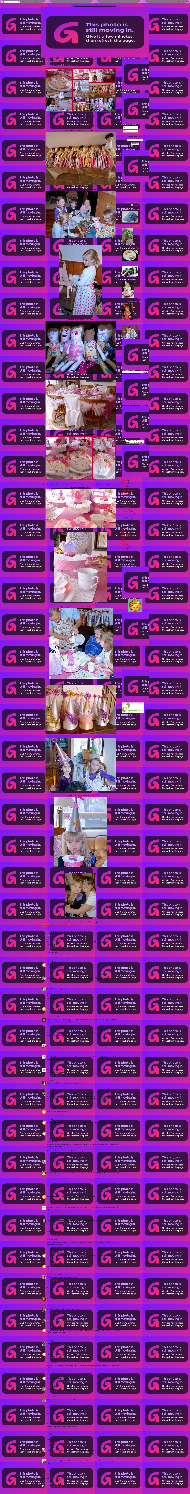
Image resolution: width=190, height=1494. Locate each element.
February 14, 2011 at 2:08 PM (58, 1442)
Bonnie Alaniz (51, 1067)
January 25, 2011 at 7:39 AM (57, 1280)
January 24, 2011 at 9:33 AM (57, 1062)
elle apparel (125, 657)
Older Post (116, 1474)
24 (118, 1228)
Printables (124, 536)
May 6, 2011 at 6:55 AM (56, 1466)
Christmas (124, 494)
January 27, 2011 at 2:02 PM (57, 1346)
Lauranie (49, 1091)
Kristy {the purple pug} (54, 1458)
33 (118, 1327)
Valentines (124, 561)
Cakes (123, 488)
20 (118, 1183)
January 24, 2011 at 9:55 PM (57, 1258)
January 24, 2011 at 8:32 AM (57, 981)
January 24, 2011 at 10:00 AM (58, 1103)
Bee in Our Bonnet (127, 650)
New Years (125, 523)
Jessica (49, 1170)
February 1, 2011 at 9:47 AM (57, 1392)
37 (118, 1375)
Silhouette (124, 544)
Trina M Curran (51, 1252)
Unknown (50, 1108)
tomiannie (50, 1159)
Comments (128, 131)
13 (118, 1091)
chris (48, 1080)
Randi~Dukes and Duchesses (55, 1204)
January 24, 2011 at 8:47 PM (57, 1234)
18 (118, 1159)
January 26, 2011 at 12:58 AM (58, 1322)
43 (118, 1447)
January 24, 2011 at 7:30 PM (57, 1223)
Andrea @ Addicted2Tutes (55, 1421)
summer (124, 550)
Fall (123, 503)
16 (118, 1130)
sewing (124, 542)
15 (118, 1119)
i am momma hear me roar (128, 659)
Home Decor (125, 515)
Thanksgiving (125, 554)
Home (81, 1474)
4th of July (125, 478)
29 (118, 1285)
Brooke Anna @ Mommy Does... (56, 1043)
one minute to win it (127, 525)
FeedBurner (139, 147)
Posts (126, 127)
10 (118, 1054)
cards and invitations (127, 490)
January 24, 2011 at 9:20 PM (57, 1247)
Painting (124, 529)
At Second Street (95, 4)
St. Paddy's (125, 546)
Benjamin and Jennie (53, 1263)
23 (118, 1217)
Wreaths (124, 565)
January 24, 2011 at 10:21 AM (58, 1114)
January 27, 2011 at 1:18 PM (57, 1335)
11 (118, 1067)
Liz (48, 1434)
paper (123, 530)
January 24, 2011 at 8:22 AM (57, 957)
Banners (124, 484)
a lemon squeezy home (128, 646)
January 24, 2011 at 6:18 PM (57, 1212)
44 (118, 1458)
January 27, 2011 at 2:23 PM (57, 1357)
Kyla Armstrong (52, 1351)
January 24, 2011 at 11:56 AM (58, 1154)
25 (118, 1239)
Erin (48, 1183)
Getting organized (126, 507)
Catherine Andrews (52, 1274)
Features (59, 926)
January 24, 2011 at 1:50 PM (57, 1189)
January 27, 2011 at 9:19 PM (57, 1381)
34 (118, 1340)
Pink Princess (51, 975)
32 (118, 1317)
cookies (124, 496)
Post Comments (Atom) (57, 1478)
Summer (49, 1228)
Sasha (49, 1285)
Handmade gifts (126, 511)
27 (118, 1263)
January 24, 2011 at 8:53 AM (57, 1038)
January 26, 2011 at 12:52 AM (58, 1312)
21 (118, 1193)
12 (118, 1080)
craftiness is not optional (128, 652)
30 (118, 1296)
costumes (124, 498)
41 (118, 1421)
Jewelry (124, 517)
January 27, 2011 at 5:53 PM (57, 1370)
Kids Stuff (124, 521)
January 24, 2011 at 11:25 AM (58, 1136)
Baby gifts (124, 482)
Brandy (49, 986)
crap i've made (125, 654)
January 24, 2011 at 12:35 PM (58, 1164)
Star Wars (124, 548)
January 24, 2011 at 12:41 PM (58, 1178)
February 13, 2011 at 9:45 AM (58, 1429)
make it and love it (126, 665)
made (123, 663)
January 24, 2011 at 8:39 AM (57, 1001)
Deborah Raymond (52, 1006)
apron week (125, 480)
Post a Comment (47, 1471)
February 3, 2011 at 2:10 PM (57, 1416)
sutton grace (125, 667)
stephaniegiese (51, 1017)
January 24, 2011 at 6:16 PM (57, 1199)
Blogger (138, 714)
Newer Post (45, 1474)
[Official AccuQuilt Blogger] (135, 612)
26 (118, 1252)
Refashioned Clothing (127, 540)
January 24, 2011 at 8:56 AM (57, 1049)
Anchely (49, 1130)
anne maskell (51, 939)
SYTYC (124, 552)
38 (118, 1386)
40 (118, 1408)
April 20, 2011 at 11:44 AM (57, 1453)
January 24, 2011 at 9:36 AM (57, 1086)
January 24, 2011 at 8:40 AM (57, 1012)
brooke (49, 1447)
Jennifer (49, 1386)
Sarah (48, 1054)
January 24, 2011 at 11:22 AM (58, 1125)
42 (118, 1434)
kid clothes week (126, 519)
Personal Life (125, 534)
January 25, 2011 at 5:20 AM (57, 1269)
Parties (123, 532)
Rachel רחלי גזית (52, 1306)
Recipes (124, 538)
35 (118, 1351)
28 (118, 1274)
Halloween (125, 509)
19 (118, 1170)
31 (118, 1306)
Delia (48, 1375)
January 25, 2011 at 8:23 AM (57, 1291)
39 (118, 1397)
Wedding (124, 563)
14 (118, 1108)
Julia (48, 962)
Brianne (49, 1217)
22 (118, 1204)
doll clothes (125, 500)
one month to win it (127, 527)
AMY (48, 1340)
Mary (48, 1119)
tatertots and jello (126, 669)
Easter (123, 502)
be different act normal (128, 648)
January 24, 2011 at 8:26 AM (57, 970)
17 (118, 1141)
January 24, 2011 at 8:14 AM (57, 947)
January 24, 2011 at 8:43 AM (57, 1025)
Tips (123, 557)
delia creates (125, 655)
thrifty (123, 556)
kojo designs (125, 661)
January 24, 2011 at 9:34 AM (57, 1075)
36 (118, 1362)
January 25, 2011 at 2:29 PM (57, 1301)
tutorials (124, 559)
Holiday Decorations (127, 513)
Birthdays (51, 926)
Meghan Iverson (52, 1296)
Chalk (123, 492)
